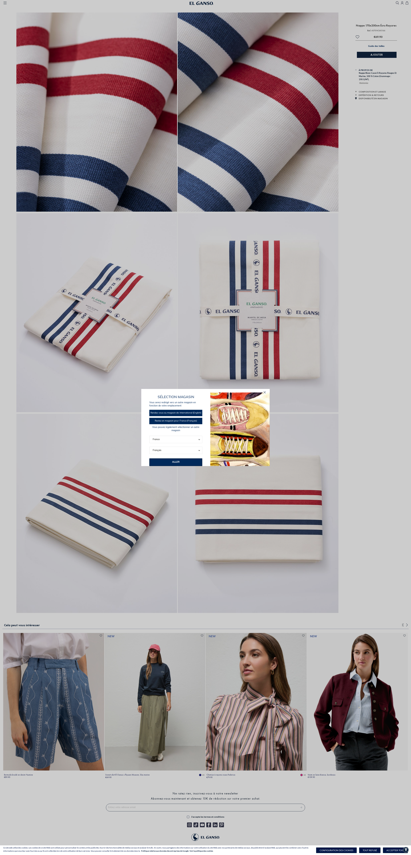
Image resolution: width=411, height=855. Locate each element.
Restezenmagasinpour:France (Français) (176, 421)
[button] (336, 850)
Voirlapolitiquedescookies (201, 851)
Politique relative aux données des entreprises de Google (165, 851)
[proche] (265, 392)
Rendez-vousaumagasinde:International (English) (175, 413)
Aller (176, 462)
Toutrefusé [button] (370, 850)
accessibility (406, 849)
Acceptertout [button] (395, 850)
